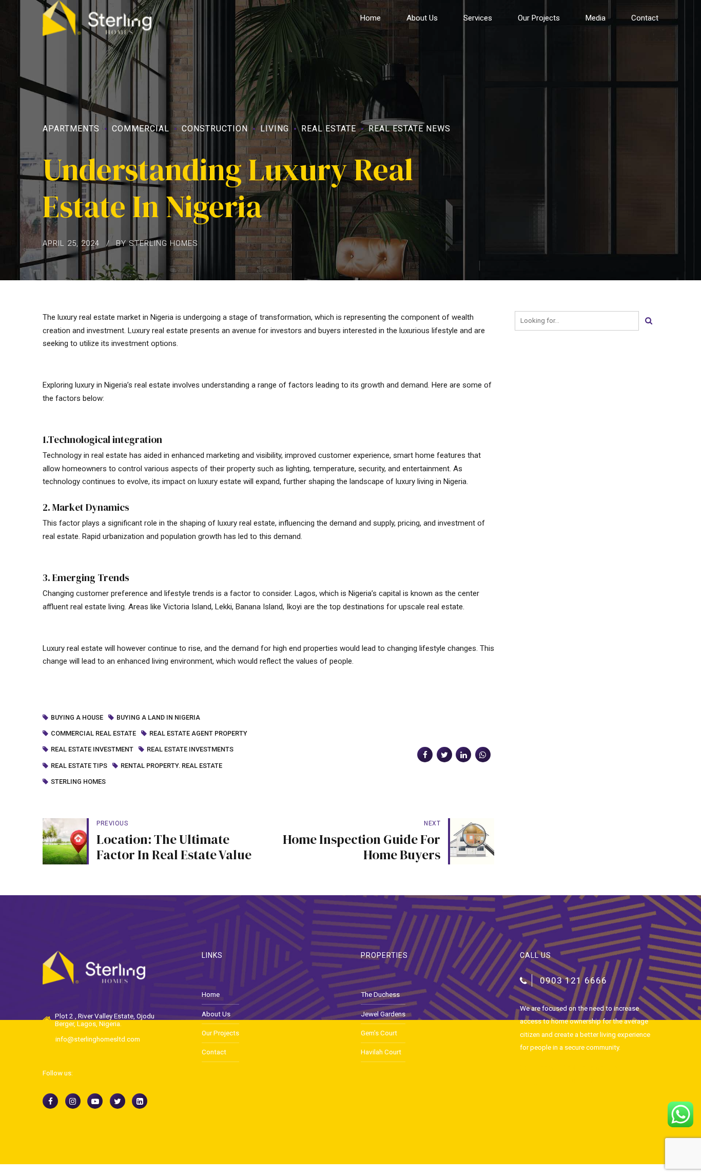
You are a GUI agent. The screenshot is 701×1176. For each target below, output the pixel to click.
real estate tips (79, 766)
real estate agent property (198, 733)
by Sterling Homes (157, 243)
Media (596, 18)
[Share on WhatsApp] (483, 754)
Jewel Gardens (383, 1014)
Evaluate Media (582, 1080)
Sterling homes (78, 782)
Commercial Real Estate (93, 733)
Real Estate (328, 128)
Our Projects (539, 18)
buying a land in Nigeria (158, 718)
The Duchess (380, 994)
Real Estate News (409, 128)
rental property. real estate (171, 766)
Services (477, 18)
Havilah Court (381, 1052)
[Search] (648, 321)
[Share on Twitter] (444, 754)
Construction (215, 128)
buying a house (77, 718)
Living (274, 128)
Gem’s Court (379, 1033)
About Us (422, 18)
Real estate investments (190, 749)
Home (370, 18)
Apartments (71, 128)
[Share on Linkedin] (463, 754)
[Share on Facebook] (425, 754)
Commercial (140, 128)
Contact (644, 18)
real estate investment (92, 749)
